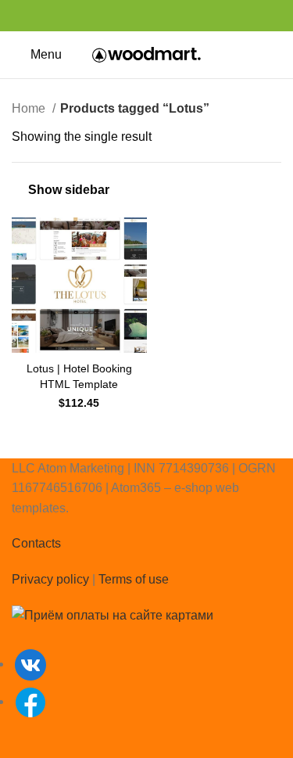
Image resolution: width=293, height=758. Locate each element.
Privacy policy (50, 579)
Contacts (36, 543)
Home (30, 108)
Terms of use (133, 579)
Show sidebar (68, 189)
